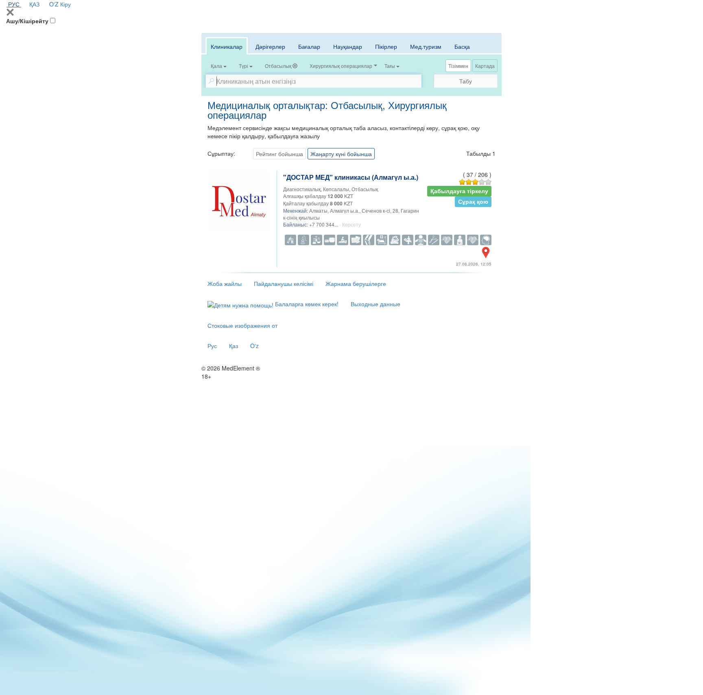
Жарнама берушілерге (355, 283)
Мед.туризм (425, 46)
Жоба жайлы (224, 283)
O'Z (54, 4)
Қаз (233, 346)
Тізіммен (458, 65)
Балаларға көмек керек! (305, 304)
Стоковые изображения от (242, 325)
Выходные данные (375, 304)
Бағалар (309, 46)
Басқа (462, 46)
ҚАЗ (34, 4)
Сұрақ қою (473, 201)
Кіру (65, 4)
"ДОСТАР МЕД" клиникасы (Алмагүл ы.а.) (350, 177)
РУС (14, 4)
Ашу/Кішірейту (27, 21)
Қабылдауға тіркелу (459, 191)
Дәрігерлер (270, 46)
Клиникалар (226, 46)
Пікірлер (386, 46)
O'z (254, 346)
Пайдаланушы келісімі (283, 283)
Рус (212, 346)
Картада (485, 65)
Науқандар (347, 46)
